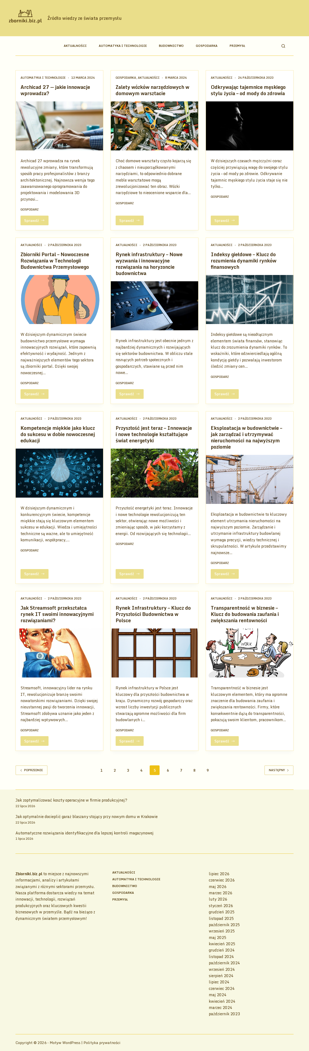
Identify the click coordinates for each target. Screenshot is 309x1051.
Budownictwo (171, 45)
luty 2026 (218, 899)
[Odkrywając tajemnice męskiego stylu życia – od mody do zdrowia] (249, 126)
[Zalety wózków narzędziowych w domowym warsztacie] (154, 126)
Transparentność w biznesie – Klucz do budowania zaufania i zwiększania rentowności (245, 614)
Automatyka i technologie (123, 45)
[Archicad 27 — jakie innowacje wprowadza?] (59, 126)
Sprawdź (36, 221)
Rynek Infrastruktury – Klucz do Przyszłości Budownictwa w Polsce (153, 614)
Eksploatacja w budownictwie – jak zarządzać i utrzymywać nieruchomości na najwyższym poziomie (246, 437)
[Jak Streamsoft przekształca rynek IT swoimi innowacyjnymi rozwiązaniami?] (59, 653)
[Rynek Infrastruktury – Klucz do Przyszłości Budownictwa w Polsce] (154, 653)
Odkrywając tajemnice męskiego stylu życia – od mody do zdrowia (248, 90)
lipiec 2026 (219, 874)
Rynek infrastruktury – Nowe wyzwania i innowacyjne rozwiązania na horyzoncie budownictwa (149, 263)
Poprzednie (33, 770)
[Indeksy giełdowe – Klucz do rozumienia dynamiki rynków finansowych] (249, 299)
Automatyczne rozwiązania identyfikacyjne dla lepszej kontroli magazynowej (84, 833)
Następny (277, 770)
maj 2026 (217, 886)
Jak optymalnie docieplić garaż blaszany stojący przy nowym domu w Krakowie (86, 816)
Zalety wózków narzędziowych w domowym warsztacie (152, 90)
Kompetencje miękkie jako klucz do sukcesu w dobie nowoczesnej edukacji (58, 434)
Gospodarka (207, 45)
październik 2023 (224, 1014)
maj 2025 (217, 937)
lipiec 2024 (219, 982)
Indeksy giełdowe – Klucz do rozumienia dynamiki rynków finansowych (243, 260)
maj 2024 (217, 995)
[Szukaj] (283, 46)
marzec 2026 (220, 893)
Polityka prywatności (102, 1042)
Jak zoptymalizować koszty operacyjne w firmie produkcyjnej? (71, 800)
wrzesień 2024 (222, 969)
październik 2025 (224, 925)
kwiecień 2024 (222, 1001)
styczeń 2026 (221, 906)
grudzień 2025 (222, 912)
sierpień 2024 (221, 976)
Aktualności (75, 45)
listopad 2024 (221, 956)
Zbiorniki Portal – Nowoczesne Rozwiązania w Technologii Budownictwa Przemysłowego (55, 260)
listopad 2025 (221, 918)
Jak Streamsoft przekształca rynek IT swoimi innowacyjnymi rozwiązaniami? (57, 614)
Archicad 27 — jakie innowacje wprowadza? (55, 90)
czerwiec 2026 (222, 880)
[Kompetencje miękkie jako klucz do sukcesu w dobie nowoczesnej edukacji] (59, 473)
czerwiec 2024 (222, 988)
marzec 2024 (220, 1007)
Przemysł (237, 45)
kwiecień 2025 (222, 944)
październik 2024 (224, 963)
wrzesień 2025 (222, 931)
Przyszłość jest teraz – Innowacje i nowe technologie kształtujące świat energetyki (154, 434)
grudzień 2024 (222, 950)
